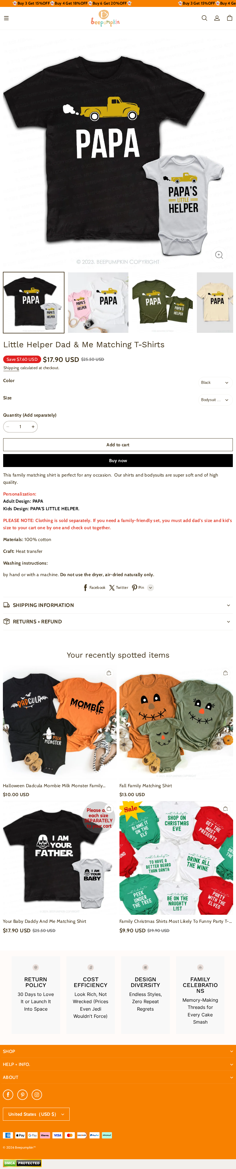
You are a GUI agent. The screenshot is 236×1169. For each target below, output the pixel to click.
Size (7, 398)
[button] (6, 18)
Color (8, 380)
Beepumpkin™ (25, 1147)
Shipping (11, 367)
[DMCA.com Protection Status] (22, 1166)
